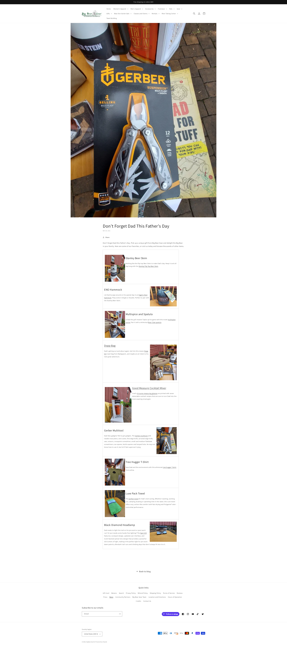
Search (121, 593)
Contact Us (147, 601)
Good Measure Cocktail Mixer (149, 388)
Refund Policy (143, 593)
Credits (138, 601)
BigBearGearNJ (90, 642)
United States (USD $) (91, 634)
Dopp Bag (110, 345)
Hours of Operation (175, 597)
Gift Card (106, 593)
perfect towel (133, 499)
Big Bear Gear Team (139, 597)
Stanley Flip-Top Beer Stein (148, 266)
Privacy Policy (131, 593)
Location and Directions (157, 597)
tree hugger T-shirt (169, 467)
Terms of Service (169, 593)
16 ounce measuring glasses (147, 393)
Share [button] (107, 237)
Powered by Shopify (101, 642)
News (111, 597)
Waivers (114, 593)
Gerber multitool (141, 436)
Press (105, 597)
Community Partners (122, 597)
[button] (120, 8)
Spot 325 (143, 533)
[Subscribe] (119, 614)
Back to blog (145, 571)
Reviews (180, 593)
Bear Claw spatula (154, 322)
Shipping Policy (155, 593)
